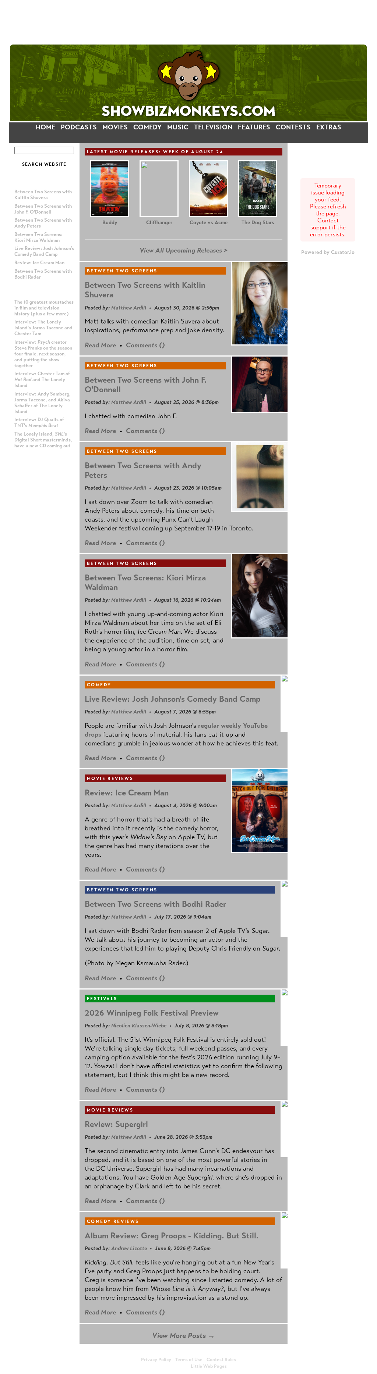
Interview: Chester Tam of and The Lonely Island (42, 380)
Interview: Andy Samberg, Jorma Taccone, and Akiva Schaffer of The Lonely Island (42, 403)
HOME (45, 127)
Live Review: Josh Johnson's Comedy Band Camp (44, 251)
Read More (100, 345)
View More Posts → (183, 1335)
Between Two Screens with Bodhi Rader (155, 904)
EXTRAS (328, 127)
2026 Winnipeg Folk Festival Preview (152, 1013)
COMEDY (147, 127)
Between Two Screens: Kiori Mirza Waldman (38, 237)
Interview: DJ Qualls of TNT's (39, 423)
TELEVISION (213, 127)
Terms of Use (188, 1360)
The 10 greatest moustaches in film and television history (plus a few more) (44, 308)
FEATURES (254, 127)
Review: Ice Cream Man (39, 263)
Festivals (102, 998)
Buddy (109, 222)
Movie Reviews (110, 778)
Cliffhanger (159, 222)
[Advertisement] (188, 21)
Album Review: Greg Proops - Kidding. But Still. (172, 1236)
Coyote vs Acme (209, 222)
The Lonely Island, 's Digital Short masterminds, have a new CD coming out (43, 440)
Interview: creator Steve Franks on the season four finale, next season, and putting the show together (43, 354)
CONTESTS (293, 127)
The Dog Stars (258, 222)
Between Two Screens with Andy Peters (143, 470)
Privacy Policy (156, 1360)
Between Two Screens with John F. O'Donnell (43, 209)
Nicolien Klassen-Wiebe (138, 1025)
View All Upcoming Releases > (184, 250)
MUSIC (177, 127)
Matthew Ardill (128, 307)
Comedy (99, 684)
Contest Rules (221, 1360)
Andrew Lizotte (129, 1248)
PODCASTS (79, 127)
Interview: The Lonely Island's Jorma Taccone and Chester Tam (43, 328)
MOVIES (115, 127)
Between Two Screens (122, 270)
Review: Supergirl (116, 1124)
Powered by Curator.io (328, 252)
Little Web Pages (209, 1366)
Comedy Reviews (113, 1221)
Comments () (145, 345)
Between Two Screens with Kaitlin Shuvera (43, 195)
